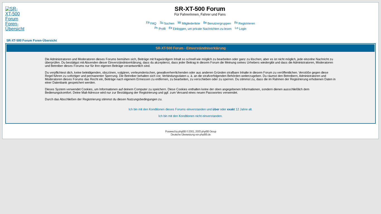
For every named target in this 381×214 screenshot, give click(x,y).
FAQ (153, 23)
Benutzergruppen (219, 23)
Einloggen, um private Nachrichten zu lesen (202, 28)
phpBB (182, 131)
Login (242, 28)
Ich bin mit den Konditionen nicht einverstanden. (190, 116)
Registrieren (246, 23)
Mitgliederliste (191, 23)
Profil (162, 28)
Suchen (169, 23)
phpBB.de (205, 134)
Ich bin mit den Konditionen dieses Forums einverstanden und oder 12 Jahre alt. (190, 109)
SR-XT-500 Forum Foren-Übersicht (31, 40)
